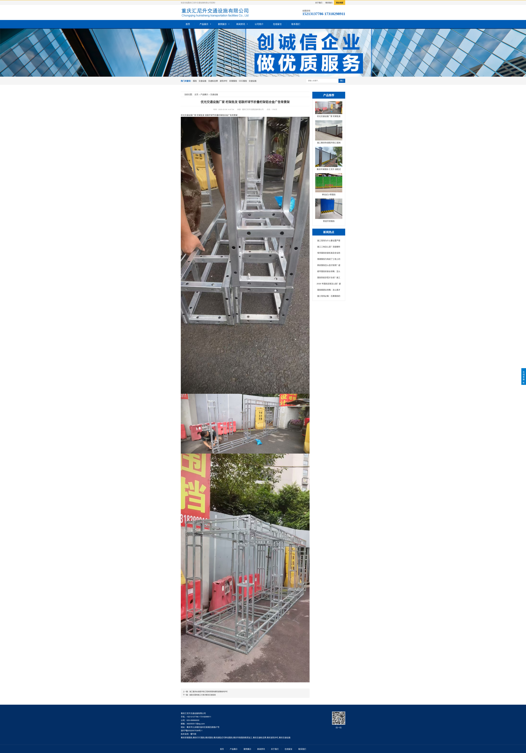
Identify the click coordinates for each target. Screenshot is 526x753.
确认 (342, 81)
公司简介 (259, 24)
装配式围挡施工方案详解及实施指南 (202, 695)
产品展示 (204, 24)
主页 (196, 94)
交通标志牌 (213, 80)
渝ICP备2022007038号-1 (191, 730)
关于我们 (318, 2)
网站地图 (339, 2)
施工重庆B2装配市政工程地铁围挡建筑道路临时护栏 (208, 691)
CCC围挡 (243, 80)
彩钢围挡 (233, 80)
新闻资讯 (240, 24)
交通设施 (202, 80)
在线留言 (277, 24)
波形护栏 (223, 80)
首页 (188, 24)
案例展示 (222, 24)
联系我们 (329, 2)
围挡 (195, 80)
